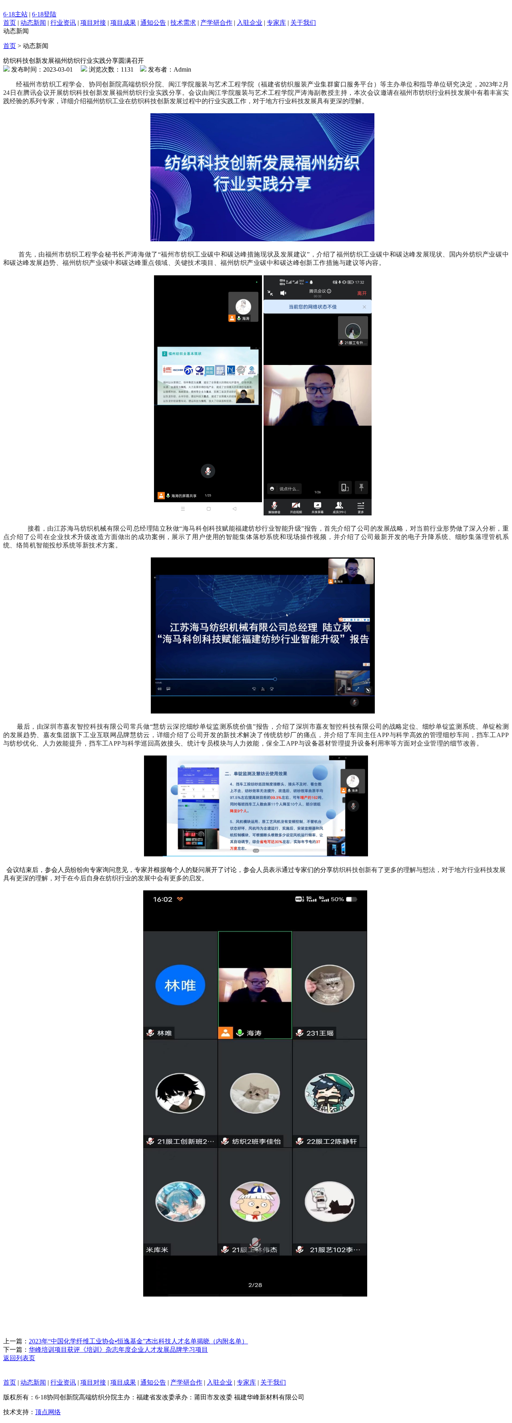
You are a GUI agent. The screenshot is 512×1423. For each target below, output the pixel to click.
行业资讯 (63, 22)
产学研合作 (216, 22)
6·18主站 (15, 14)
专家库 (276, 22)
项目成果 (123, 22)
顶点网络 (48, 1412)
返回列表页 (19, 1358)
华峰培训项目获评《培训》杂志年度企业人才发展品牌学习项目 (118, 1349)
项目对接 (93, 22)
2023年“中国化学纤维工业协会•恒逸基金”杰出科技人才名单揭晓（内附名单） (138, 1341)
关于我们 (303, 22)
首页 (9, 22)
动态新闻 (33, 22)
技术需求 (183, 22)
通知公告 (153, 22)
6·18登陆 (44, 14)
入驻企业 (249, 22)
